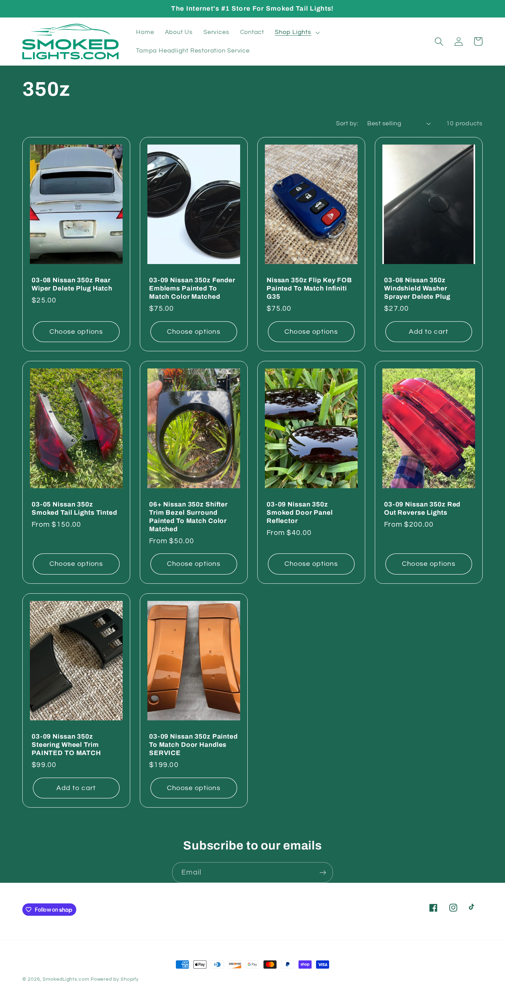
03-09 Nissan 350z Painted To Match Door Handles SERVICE (193, 744)
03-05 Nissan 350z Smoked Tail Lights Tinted (74, 508)
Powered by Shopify (115, 979)
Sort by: (347, 123)
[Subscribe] (323, 872)
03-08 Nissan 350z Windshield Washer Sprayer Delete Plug (417, 288)
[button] (296, 32)
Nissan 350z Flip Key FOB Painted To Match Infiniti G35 (309, 288)
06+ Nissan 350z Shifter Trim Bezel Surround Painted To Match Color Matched (188, 517)
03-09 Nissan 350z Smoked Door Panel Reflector (300, 512)
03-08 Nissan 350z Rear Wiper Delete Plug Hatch (72, 284)
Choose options (76, 331)
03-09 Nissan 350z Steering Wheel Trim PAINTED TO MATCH (66, 744)
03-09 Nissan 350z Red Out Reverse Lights (422, 508)
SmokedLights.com (66, 979)
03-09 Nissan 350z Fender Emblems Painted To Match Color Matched (192, 288)
